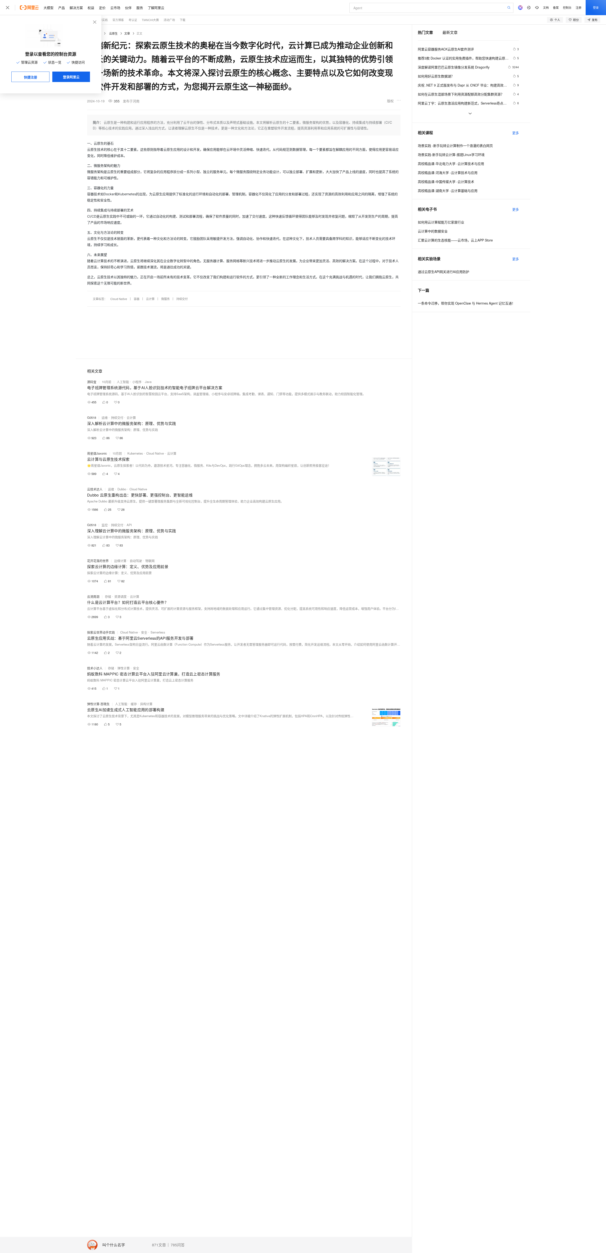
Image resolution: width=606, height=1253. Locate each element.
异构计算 (146, 704)
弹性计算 (123, 668)
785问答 (178, 1245)
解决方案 (76, 7)
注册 (578, 7)
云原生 (113, 33)
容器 (136, 299)
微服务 (165, 299)
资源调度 (120, 596)
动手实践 (102, 20)
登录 (596, 7)
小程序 (137, 381)
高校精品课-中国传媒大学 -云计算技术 (446, 181)
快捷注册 (30, 77)
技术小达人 (94, 668)
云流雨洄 (93, 596)
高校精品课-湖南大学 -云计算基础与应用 (447, 190)
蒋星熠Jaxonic (97, 453)
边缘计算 (120, 560)
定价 (102, 7)
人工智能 (123, 381)
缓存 (134, 704)
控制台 (567, 7)
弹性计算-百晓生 (98, 704)
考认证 (133, 20)
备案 (556, 7)
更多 (515, 132)
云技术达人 (94, 489)
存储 (108, 596)
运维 (105, 417)
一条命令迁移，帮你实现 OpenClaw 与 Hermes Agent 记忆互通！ (466, 303)
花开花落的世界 (98, 560)
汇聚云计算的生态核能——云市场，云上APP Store (455, 240)
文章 (127, 33)
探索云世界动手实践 (101, 632)
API (129, 525)
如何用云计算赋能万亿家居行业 (441, 222)
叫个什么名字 (113, 1245)
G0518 (91, 417)
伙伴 (128, 7)
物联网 (150, 560)
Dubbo (121, 489)
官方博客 (118, 20)
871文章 (159, 1245)
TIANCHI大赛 (150, 20)
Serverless (158, 632)
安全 (144, 632)
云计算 (150, 299)
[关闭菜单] (7, 7)
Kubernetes (135, 453)
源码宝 (91, 381)
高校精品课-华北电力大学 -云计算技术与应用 (451, 163)
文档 (546, 7)
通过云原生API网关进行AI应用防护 (443, 271)
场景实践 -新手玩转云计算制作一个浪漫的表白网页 (455, 145)
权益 (91, 7)
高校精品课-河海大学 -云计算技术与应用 (447, 172)
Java (148, 381)
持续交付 (182, 299)
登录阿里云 (71, 76)
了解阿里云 (156, 7)
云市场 (115, 7)
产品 (61, 7)
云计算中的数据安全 (433, 231)
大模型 (48, 7)
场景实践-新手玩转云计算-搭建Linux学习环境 (451, 154)
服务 (139, 7)
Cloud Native (118, 299)
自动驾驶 (136, 560)
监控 (105, 525)
